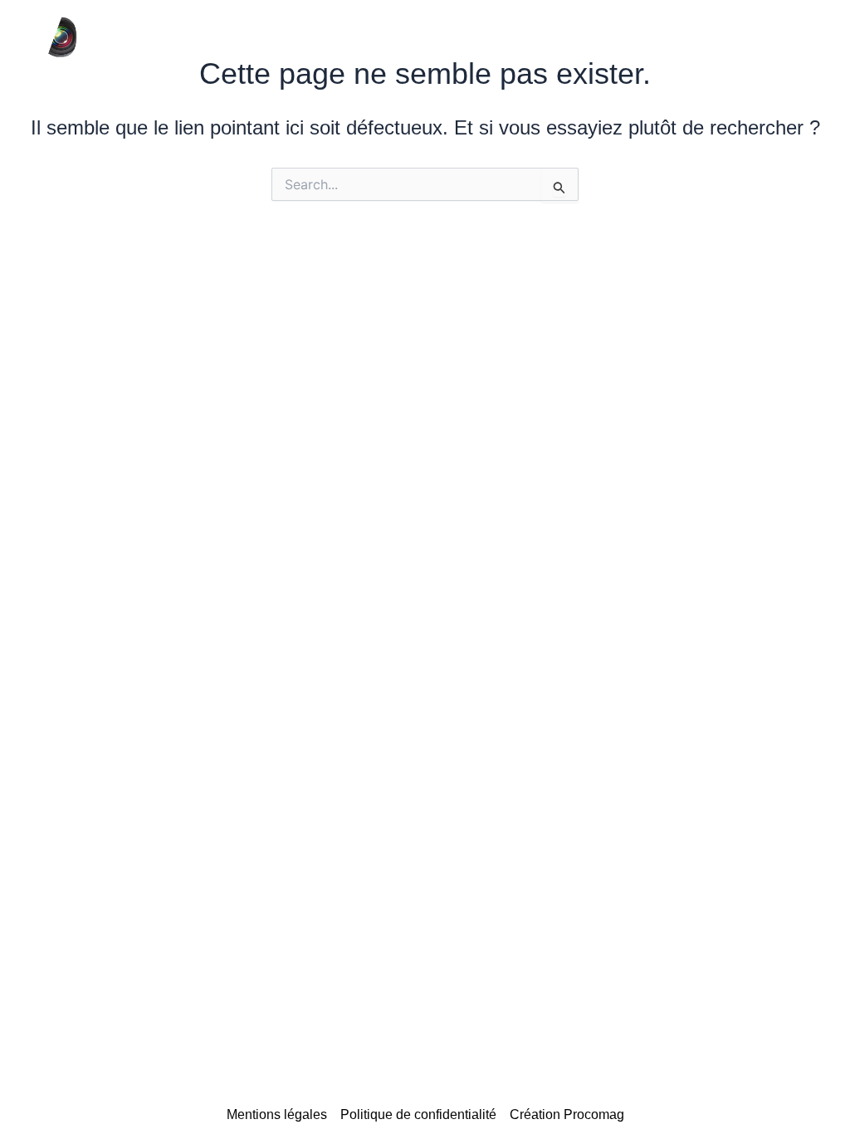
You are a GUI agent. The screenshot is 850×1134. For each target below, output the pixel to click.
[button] (732, 37)
